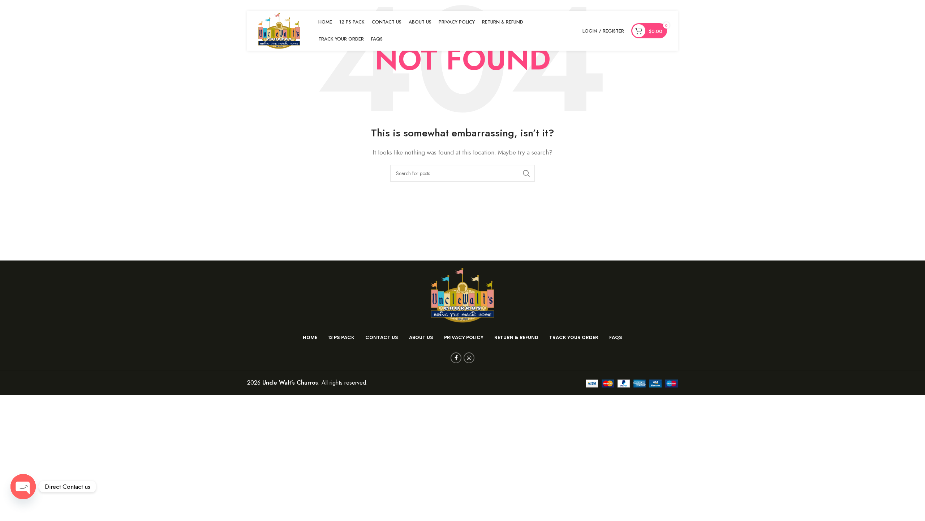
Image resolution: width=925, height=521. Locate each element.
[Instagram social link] (469, 357)
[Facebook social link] (456, 357)
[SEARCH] (526, 173)
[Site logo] (279, 30)
